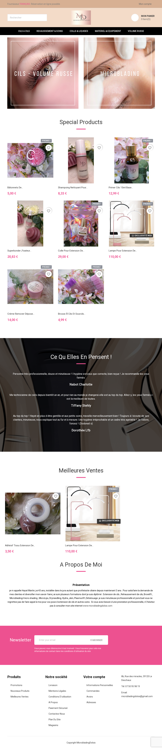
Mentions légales (57, 691)
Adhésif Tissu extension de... (20, 545)
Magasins (53, 725)
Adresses (91, 702)
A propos (53, 702)
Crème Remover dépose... (20, 313)
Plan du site (55, 719)
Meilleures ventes (19, 696)
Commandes (93, 691)
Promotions (16, 685)
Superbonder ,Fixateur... (19, 250)
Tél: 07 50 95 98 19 (130, 686)
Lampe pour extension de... (123, 250)
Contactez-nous (57, 714)
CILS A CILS (24, 31)
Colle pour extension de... (71, 250)
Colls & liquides (79, 31)
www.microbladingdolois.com (97, 605)
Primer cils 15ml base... (121, 187)
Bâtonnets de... (15, 187)
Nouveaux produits (20, 691)
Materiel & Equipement (108, 31)
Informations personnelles (100, 685)
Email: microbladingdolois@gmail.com (137, 694)
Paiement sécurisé (58, 708)
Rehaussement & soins (50, 31)
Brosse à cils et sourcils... (71, 313)
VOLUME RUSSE (136, 31)
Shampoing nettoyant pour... (72, 187)
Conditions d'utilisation (60, 696)
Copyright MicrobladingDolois (81, 742)
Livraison (53, 685)
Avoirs (90, 696)
